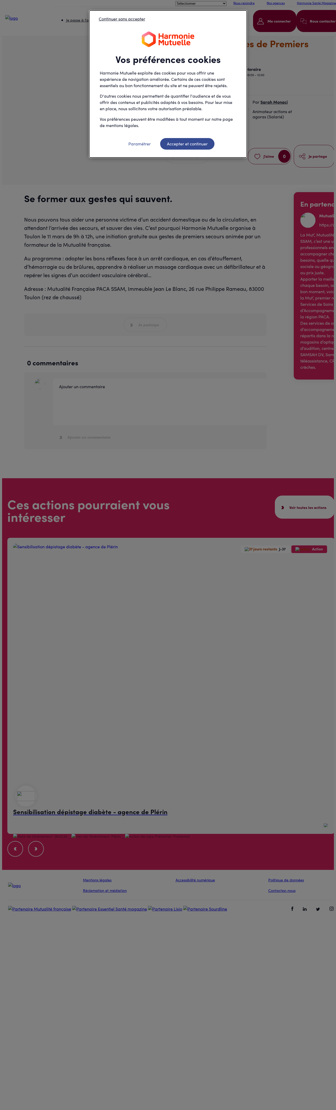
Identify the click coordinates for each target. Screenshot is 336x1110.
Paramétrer (139, 143)
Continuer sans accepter (122, 19)
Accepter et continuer (187, 143)
